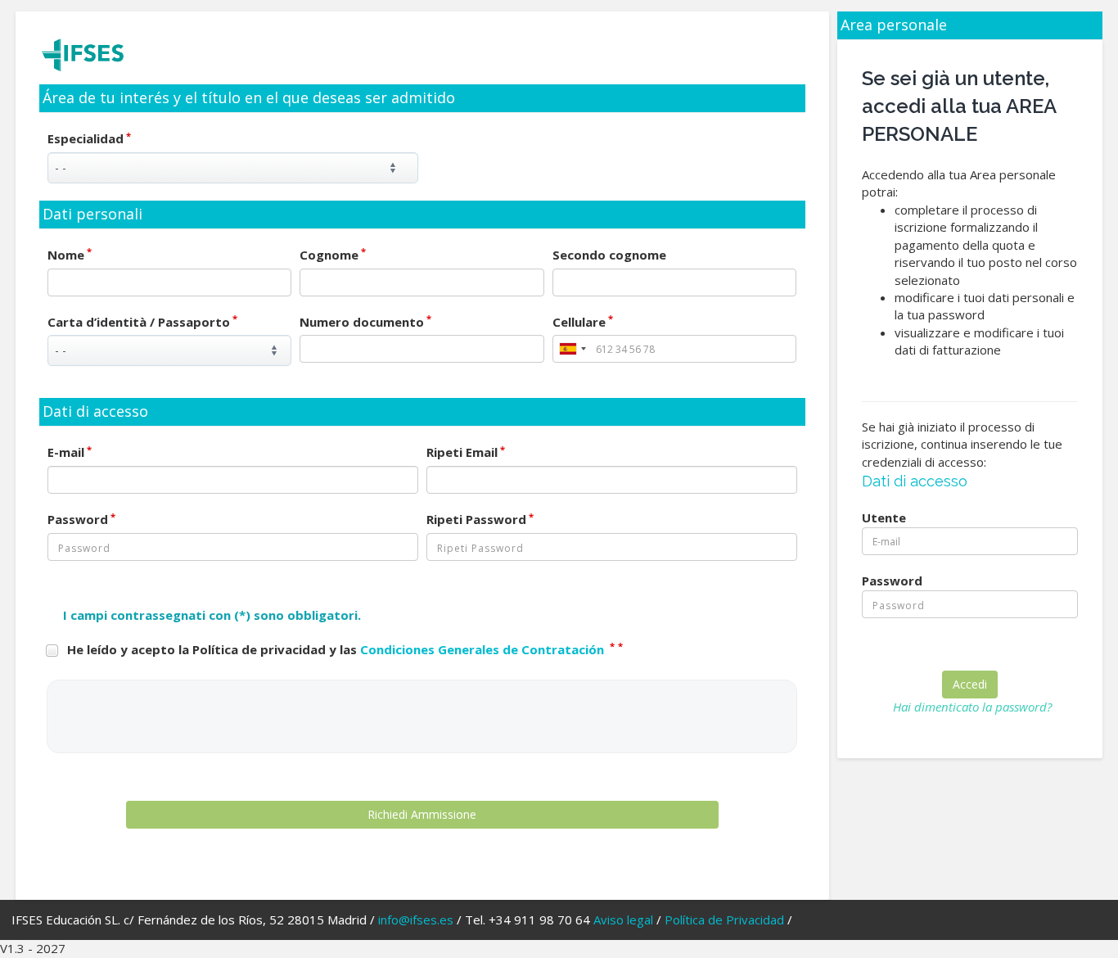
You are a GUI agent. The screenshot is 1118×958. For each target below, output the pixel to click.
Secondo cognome (609, 254)
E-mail (69, 452)
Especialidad (89, 138)
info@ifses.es (415, 919)
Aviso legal (623, 919)
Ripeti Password (480, 519)
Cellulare (582, 322)
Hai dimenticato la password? (972, 706)
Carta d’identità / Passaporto (142, 322)
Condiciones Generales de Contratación (483, 649)
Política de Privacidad (724, 919)
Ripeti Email (465, 452)
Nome (69, 254)
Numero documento (365, 322)
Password (81, 519)
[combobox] (572, 349)
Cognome (333, 254)
